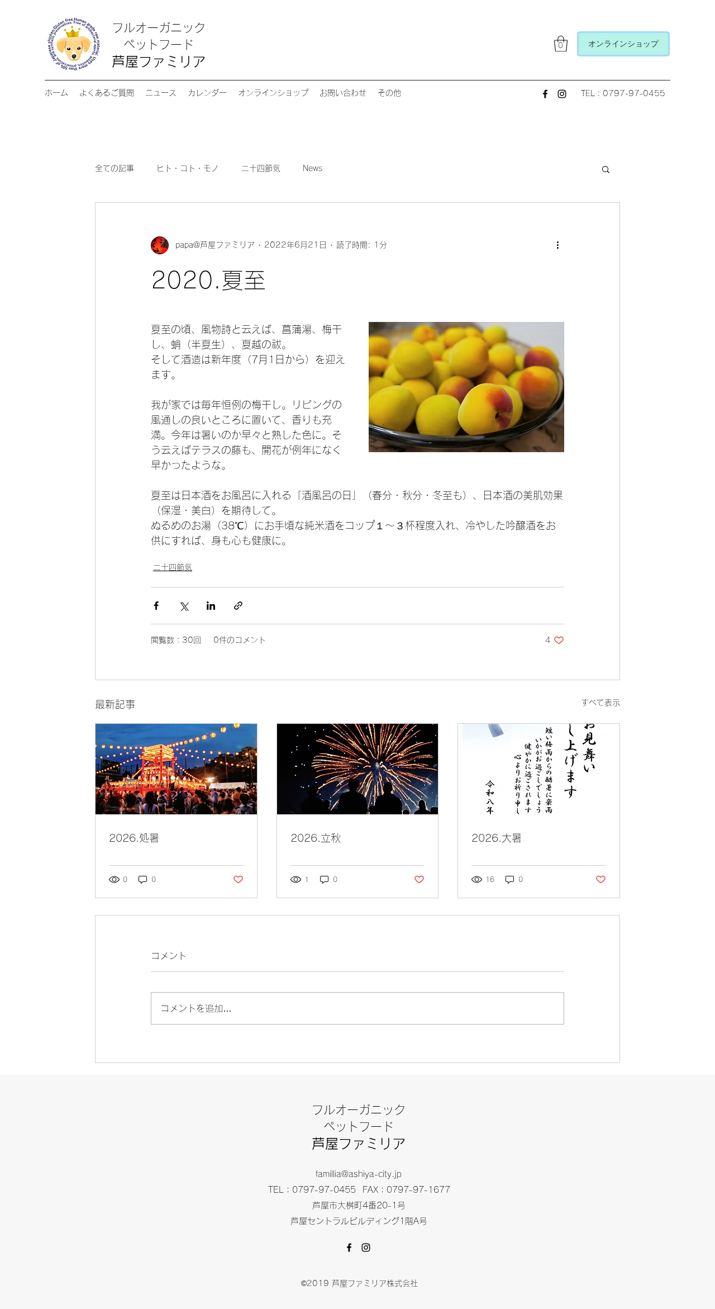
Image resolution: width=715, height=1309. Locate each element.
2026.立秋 (315, 838)
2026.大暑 (496, 838)
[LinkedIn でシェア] (211, 605)
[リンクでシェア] (238, 605)
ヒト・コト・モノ (187, 168)
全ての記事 (114, 168)
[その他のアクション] (557, 245)
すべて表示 (600, 702)
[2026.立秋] (357, 769)
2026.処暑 (134, 838)
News (312, 168)
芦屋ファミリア (159, 61)
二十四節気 (260, 168)
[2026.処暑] (176, 769)
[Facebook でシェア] (156, 605)
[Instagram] (562, 93)
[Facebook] (545, 93)
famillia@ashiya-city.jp (359, 1174)
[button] (561, 44)
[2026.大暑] (538, 769)
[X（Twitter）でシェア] (183, 605)
